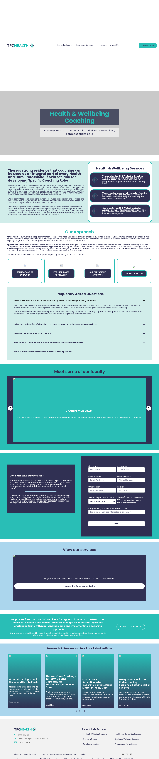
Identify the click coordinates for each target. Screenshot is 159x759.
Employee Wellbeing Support (127, 739)
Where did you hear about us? (102, 497)
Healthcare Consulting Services (128, 734)
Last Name (122, 466)
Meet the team (30, 754)
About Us (18, 754)
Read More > (14, 702)
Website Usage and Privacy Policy (63, 754)
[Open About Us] (120, 45)
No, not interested (127, 502)
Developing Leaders (91, 744)
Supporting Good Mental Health (79, 586)
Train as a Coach (90, 739)
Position (120, 487)
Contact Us (43, 754)
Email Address (94, 476)
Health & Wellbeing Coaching (95, 734)
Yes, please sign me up (130, 500)
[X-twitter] (127, 754)
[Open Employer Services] (95, 45)
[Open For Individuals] (72, 45)
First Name (93, 466)
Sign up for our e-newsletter (130, 497)
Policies (83, 754)
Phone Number (124, 476)
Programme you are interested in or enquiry (108, 508)
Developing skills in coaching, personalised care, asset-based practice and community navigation (124, 211)
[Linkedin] (131, 754)
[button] (10, 408)
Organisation (94, 487)
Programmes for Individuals (126, 744)
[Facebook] (123, 754)
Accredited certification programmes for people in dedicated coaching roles (123, 180)
